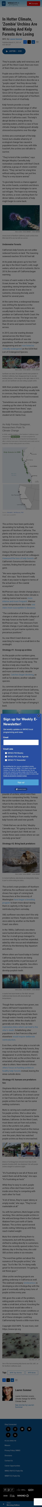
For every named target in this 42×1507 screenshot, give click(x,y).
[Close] (39, 715)
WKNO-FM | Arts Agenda (18, 756)
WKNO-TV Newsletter (17, 760)
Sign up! (21, 782)
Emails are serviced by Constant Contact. (15, 775)
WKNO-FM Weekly (15, 752)
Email (5, 737)
